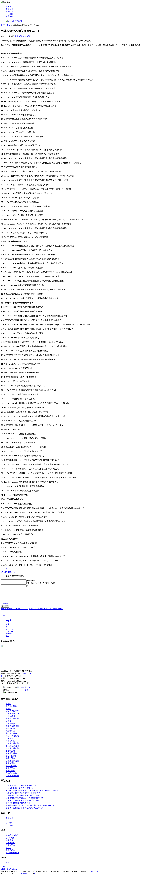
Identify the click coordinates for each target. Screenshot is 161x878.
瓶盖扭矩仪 (10, 731)
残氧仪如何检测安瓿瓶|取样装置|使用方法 (23, 793)
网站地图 (94, 871)
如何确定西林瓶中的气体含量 (18, 803)
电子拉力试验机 (12, 719)
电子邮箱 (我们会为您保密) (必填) (41, 583)
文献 (8, 25)
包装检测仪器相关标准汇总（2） (14, 609)
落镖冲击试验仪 (12, 746)
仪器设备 (9, 9)
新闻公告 (9, 11)
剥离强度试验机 (12, 726)
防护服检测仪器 (12, 776)
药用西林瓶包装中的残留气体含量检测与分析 (24, 798)
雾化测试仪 (10, 768)
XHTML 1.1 (26, 874)
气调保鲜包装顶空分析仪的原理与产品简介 (23, 795)
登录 (7, 862)
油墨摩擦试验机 (12, 761)
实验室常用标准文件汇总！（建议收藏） (46, 609)
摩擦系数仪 (10, 724)
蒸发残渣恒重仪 (12, 711)
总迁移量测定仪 (12, 714)
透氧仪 (8, 704)
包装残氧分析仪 (12, 835)
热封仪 (8, 848)
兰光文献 (9, 16)
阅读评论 (26, 36)
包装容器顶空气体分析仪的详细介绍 (21, 786)
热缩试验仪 (10, 741)
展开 (3, 866)
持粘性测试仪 (11, 753)
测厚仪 (8, 721)
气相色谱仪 (10, 771)
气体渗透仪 (10, 843)
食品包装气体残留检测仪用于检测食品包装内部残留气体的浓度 (32, 791)
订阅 (3, 615)
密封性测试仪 (11, 733)
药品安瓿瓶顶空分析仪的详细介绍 (20, 788)
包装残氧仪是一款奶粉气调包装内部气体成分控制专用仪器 (30, 805)
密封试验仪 (10, 838)
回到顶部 (4, 869)
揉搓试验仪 (10, 758)
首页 (3, 25)
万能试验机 (10, 716)
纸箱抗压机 (10, 751)
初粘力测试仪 (11, 756)
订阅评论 (4, 603)
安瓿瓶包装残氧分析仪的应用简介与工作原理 (24, 808)
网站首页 (9, 6)
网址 (29, 586)
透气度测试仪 (11, 766)
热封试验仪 (10, 728)
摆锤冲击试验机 (12, 743)
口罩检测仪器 (11, 773)
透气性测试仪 (11, 706)
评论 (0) (4, 572)
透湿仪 (8, 709)
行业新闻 (9, 14)
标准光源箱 (10, 763)
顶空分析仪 (10, 850)
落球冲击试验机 (12, 748)
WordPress (13, 869)
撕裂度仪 (9, 738)
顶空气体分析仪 (12, 736)
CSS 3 (36, 874)
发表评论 (18, 36)
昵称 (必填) (31, 581)
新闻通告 (9, 823)
